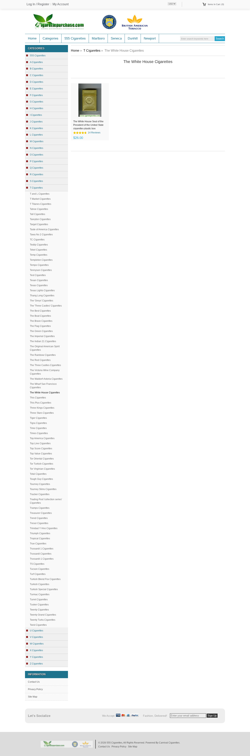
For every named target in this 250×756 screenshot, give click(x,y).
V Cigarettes (36, 637)
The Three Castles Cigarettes (45, 365)
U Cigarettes (36, 630)
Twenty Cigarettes (39, 609)
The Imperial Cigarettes (42, 336)
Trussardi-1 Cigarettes (42, 558)
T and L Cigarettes (39, 193)
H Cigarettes (36, 108)
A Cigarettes (36, 62)
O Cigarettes (36, 154)
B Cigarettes (36, 68)
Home (32, 38)
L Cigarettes (36, 134)
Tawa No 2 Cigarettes (41, 234)
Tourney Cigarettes (40, 484)
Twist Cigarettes (38, 625)
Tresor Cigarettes (39, 523)
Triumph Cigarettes (40, 533)
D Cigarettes (36, 82)
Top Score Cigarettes (41, 448)
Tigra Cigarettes (38, 423)
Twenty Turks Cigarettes (42, 619)
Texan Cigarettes (39, 280)
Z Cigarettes (36, 663)
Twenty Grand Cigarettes (43, 614)
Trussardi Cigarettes (40, 553)
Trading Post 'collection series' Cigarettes (46, 501)
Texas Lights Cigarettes (42, 290)
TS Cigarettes (37, 564)
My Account (61, 4)
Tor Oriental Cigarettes (42, 458)
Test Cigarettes (38, 275)
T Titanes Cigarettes (40, 204)
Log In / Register (38, 4)
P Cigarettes (36, 161)
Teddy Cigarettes (39, 244)
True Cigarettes (38, 543)
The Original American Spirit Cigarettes (45, 348)
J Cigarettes (36, 121)
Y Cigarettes (36, 657)
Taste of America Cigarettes (44, 229)
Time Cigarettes (38, 428)
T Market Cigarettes (40, 199)
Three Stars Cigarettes (42, 413)
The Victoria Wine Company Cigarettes (45, 372)
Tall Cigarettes (37, 214)
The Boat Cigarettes (40, 316)
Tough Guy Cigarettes (41, 479)
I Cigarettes (36, 115)
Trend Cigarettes (39, 518)
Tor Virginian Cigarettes (42, 468)
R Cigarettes (36, 174)
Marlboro (98, 38)
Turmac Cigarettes (39, 594)
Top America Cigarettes (42, 438)
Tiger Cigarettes (38, 418)
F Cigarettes (36, 95)
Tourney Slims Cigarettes (43, 489)
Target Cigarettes (39, 224)
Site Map (32, 696)
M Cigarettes (36, 141)
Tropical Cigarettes (40, 538)
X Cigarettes (36, 650)
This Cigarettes (38, 397)
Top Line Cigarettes (40, 443)
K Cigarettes (36, 128)
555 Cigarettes (75, 38)
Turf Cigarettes (38, 574)
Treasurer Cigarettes (41, 513)
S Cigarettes (36, 181)
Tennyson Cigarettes (41, 270)
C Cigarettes (36, 75)
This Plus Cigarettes (40, 402)
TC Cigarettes (37, 239)
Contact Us (34, 681)
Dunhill (133, 38)
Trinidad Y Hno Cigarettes (43, 528)
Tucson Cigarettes (39, 569)
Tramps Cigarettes (39, 508)
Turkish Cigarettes (39, 584)
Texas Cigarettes (39, 285)
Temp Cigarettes (38, 254)
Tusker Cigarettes (39, 604)
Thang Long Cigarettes (42, 295)
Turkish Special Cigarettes (44, 589)
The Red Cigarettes (40, 360)
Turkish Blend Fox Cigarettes (45, 579)
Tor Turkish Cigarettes (41, 463)
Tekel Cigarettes (38, 249)
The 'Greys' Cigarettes (41, 300)
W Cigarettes (37, 643)
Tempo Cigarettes (39, 265)
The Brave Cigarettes (41, 321)
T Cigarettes (91, 50)
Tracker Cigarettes (39, 494)
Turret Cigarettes (39, 599)
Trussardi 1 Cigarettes (41, 548)
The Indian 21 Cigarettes (43, 341)
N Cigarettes (36, 148)
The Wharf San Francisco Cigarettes (43, 386)
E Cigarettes (36, 88)
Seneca (116, 38)
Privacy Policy (35, 689)
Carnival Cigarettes (169, 742)
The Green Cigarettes (41, 331)
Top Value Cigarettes (41, 453)
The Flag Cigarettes (40, 326)
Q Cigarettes (36, 167)
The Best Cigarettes (40, 310)
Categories (50, 38)
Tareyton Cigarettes (40, 219)
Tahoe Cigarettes (39, 209)
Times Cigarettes (39, 433)
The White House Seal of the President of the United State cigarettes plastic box (88, 124)
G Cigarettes (36, 101)
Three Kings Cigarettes (42, 407)
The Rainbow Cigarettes (43, 355)
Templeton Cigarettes (41, 260)
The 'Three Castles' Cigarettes (46, 305)
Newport (150, 38)
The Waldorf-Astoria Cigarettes (46, 379)
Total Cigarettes (38, 474)
